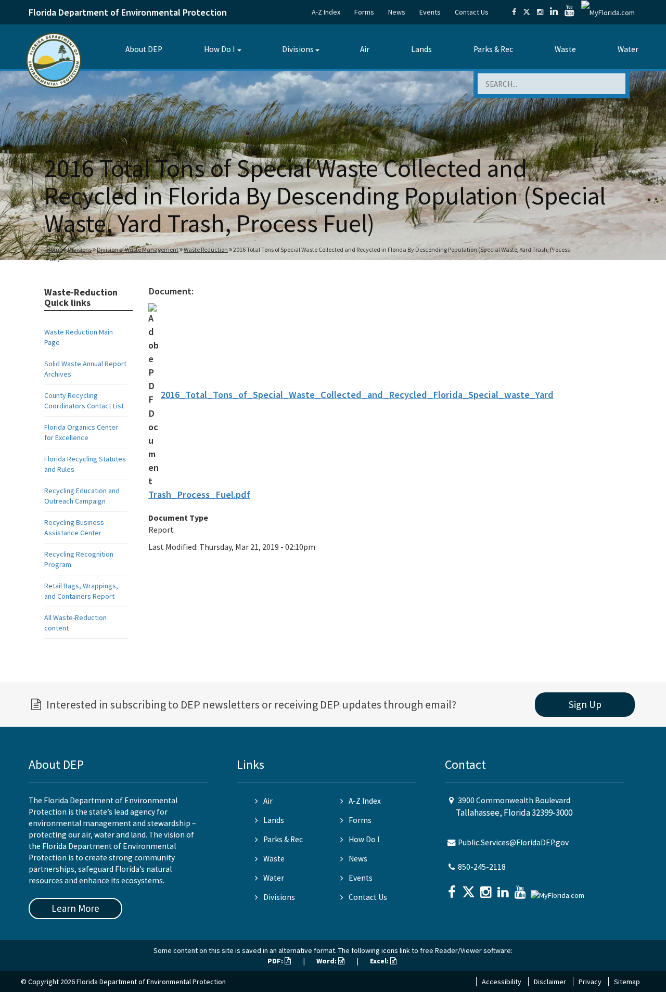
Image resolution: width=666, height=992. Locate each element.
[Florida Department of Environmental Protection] (53, 60)
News (396, 12)
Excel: (380, 960)
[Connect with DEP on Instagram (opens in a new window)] (540, 12)
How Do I (219, 49)
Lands (421, 49)
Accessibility (501, 981)
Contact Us (472, 12)
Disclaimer (550, 981)
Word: (327, 960)
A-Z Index (326, 12)
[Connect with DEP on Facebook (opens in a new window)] (514, 12)
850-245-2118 (482, 867)
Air (364, 49)
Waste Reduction (206, 249)
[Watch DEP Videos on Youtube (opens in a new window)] (569, 12)
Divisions (298, 49)
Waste (565, 49)
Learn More (75, 908)
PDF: (276, 960)
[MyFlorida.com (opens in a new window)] (608, 12)
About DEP (143, 49)
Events (430, 12)
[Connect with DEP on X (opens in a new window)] (526, 12)
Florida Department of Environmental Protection (128, 12)
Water (628, 49)
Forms (364, 12)
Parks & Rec (493, 49)
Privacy (590, 981)
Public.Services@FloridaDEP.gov (513, 842)
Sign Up (585, 704)
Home (54, 249)
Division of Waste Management (137, 249)
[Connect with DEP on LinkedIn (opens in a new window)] (553, 12)
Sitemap (627, 981)
